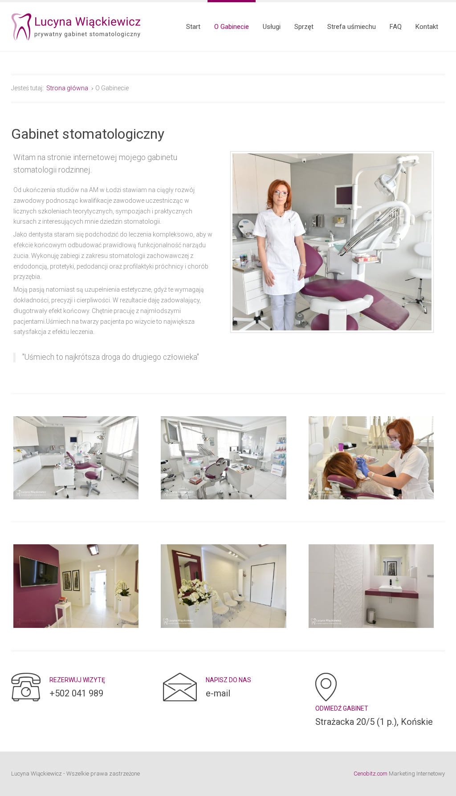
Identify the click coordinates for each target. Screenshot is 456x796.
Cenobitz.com (370, 773)
